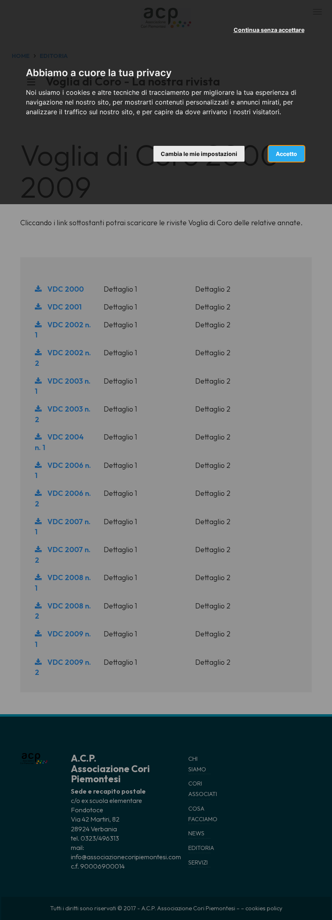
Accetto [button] (286, 153)
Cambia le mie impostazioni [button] (199, 153)
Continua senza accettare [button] (269, 29)
